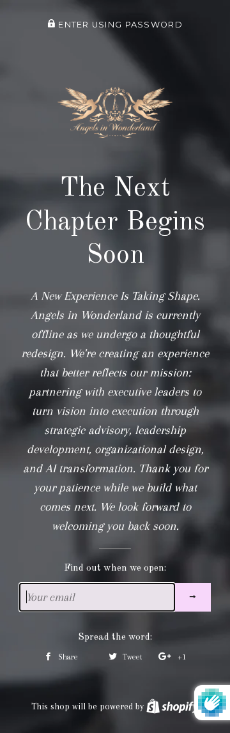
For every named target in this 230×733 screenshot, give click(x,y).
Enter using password (119, 24)
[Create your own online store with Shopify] (172, 706)
